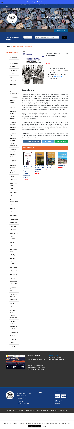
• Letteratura (14, 219)
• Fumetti (13, 196)
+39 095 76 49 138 (25, 5)
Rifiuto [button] (38, 426)
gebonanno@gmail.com (12, 5)
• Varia (12, 342)
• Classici (13, 88)
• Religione (13, 274)
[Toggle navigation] (8, 30)
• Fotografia (13, 192)
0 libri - (61, 30)
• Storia (12, 307)
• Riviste (12, 278)
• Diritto (12, 176)
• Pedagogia (14, 255)
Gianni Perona (58, 76)
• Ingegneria (14, 215)
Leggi (44, 426)
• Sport (12, 303)
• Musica (13, 242)
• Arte (12, 74)
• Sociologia (13, 299)
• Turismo (13, 339)
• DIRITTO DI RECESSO (23, 403)
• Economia (13, 179)
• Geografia (13, 205)
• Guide (12, 208)
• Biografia (13, 81)
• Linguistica (14, 222)
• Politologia (13, 267)
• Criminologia (14, 97)
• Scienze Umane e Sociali (13, 288)
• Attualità (13, 77)
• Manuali (13, 226)
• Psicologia (13, 271)
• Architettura (14, 70)
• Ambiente (13, 57)
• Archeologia (14, 66)
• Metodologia (14, 233)
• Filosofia (13, 189)
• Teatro (12, 335)
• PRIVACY (20, 401)
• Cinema (13, 84)
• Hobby (12, 212)
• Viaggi (12, 346)
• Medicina (13, 230)
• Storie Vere (14, 332)
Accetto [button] (31, 426)
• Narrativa (13, 246)
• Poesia (12, 258)
